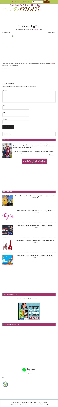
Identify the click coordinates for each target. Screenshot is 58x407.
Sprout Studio (43, 402)
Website (4, 119)
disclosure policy (35, 29)
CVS (9, 69)
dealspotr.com (29, 373)
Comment (5, 90)
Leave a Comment (52, 32)
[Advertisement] (29, 18)
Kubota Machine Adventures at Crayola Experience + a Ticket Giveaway (35, 196)
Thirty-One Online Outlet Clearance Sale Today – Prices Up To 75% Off (35, 211)
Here (52, 63)
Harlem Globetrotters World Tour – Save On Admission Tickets (35, 226)
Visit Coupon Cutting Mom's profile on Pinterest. (29, 298)
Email (4, 112)
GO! (47, 2)
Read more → (52, 154)
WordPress (42, 404)
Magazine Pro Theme (23, 404)
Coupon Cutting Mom (22, 7)
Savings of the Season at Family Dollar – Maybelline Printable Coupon (35, 241)
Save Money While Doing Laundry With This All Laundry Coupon (35, 256)
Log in (47, 404)
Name (4, 105)
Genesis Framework (34, 404)
